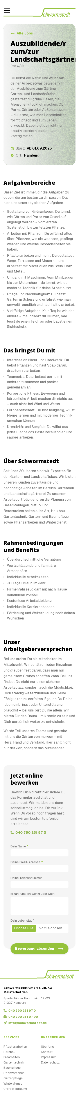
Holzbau (9, 1052)
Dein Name (19, 846)
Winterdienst (13, 1083)
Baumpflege (12, 1067)
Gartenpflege (13, 1078)
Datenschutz (50, 1062)
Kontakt (47, 1052)
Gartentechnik (14, 1062)
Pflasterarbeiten (15, 1046)
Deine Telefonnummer (26, 878)
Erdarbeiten (12, 1057)
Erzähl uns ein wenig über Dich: (33, 894)
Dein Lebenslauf (22, 920)
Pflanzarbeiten (14, 1073)
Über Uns (47, 1046)
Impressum (48, 1057)
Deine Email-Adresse (27, 862)
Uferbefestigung (15, 1089)
